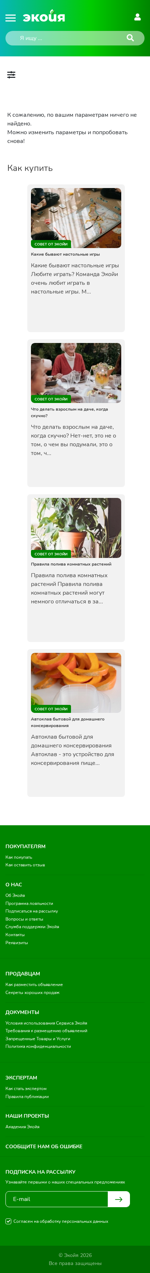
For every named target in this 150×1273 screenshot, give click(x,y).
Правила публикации (27, 1097)
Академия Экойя (22, 1127)
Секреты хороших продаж (32, 992)
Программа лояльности (29, 903)
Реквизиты (16, 943)
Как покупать (18, 857)
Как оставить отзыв (25, 865)
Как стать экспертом (26, 1089)
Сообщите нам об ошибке (43, 1146)
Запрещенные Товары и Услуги (37, 1039)
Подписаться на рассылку (31, 911)
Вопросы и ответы (24, 919)
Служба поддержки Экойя (32, 927)
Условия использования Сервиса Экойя (46, 1023)
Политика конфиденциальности (38, 1046)
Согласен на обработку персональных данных (60, 1221)
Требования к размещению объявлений (46, 1031)
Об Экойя (15, 895)
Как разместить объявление (34, 984)
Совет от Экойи (51, 244)
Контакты (15, 935)
